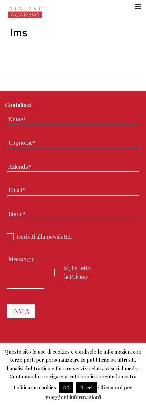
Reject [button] (86, 387)
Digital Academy (25, 14)
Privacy (79, 276)
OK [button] (66, 387)
